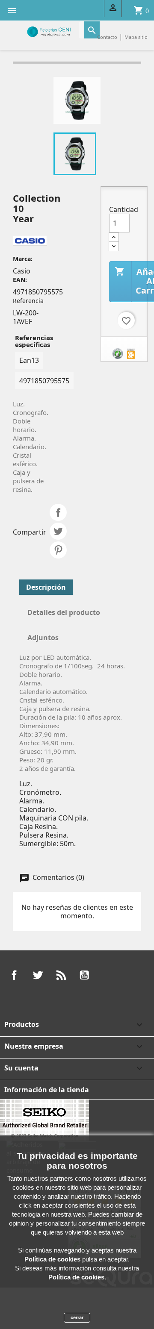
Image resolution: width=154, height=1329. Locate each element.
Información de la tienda (46, 1089)
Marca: (23, 259)
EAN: (20, 280)
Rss (61, 975)
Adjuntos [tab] (43, 637)
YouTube (84, 975)
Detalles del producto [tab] (63, 612)
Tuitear (58, 531)
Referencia (28, 301)
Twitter (37, 975)
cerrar (77, 1317)
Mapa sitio (136, 37)
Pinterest (58, 550)
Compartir (58, 512)
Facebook (14, 975)
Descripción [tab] (46, 587)
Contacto (107, 37)
